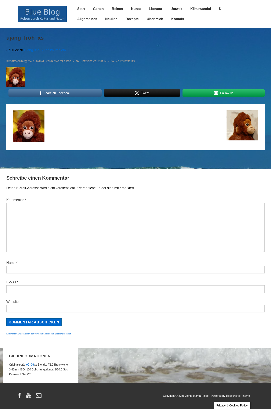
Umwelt (176, 9)
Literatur (155, 9)
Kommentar (16, 200)
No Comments (125, 61)
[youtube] (29, 396)
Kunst (136, 9)
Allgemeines (87, 19)
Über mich (155, 19)
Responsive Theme (238, 395)
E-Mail (11, 282)
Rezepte (132, 19)
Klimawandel (200, 9)
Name (10, 263)
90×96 (30, 364)
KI (220, 9)
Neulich (111, 19)
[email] (39, 396)
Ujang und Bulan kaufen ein (45, 50)
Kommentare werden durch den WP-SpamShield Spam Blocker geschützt (38, 334)
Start (81, 9)
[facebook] (20, 396)
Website (12, 302)
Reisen (117, 9)
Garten (98, 9)
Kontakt (177, 19)
